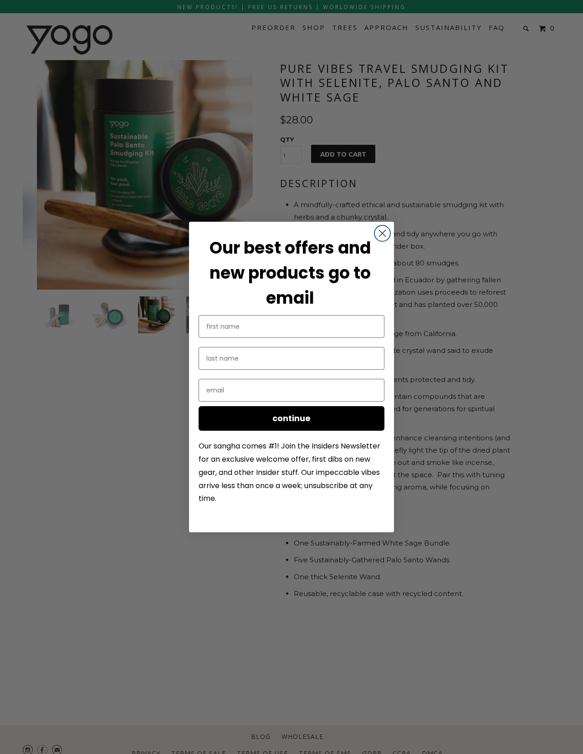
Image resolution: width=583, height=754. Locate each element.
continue (291, 418)
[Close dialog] (382, 233)
